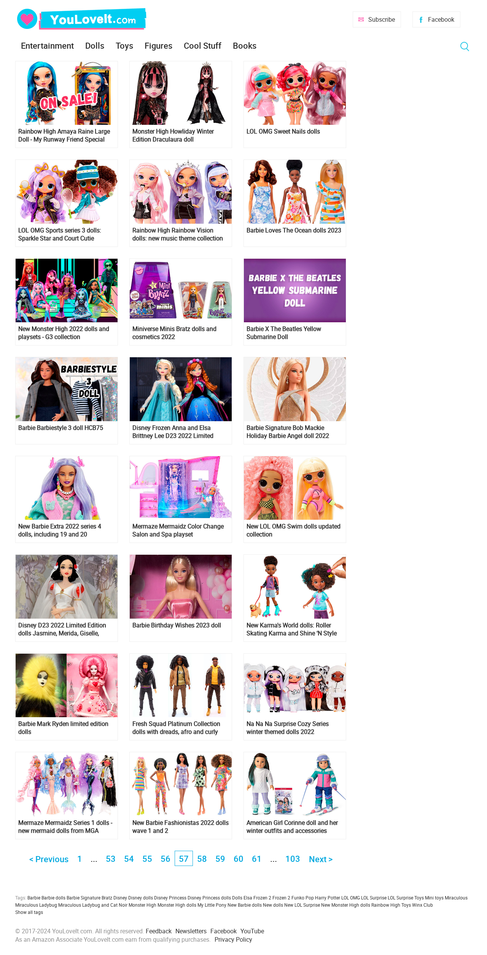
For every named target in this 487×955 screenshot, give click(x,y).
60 (239, 858)
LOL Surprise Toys (406, 898)
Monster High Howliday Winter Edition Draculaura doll (173, 135)
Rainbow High (385, 905)
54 (129, 858)
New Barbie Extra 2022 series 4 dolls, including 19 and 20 (59, 530)
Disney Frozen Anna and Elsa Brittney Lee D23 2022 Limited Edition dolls (172, 432)
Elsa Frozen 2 (257, 898)
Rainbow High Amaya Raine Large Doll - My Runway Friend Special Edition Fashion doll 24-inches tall (64, 135)
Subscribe (381, 19)
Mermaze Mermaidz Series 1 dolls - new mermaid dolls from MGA (65, 827)
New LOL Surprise (302, 905)
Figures (158, 45)
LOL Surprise (374, 898)
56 (165, 858)
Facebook (441, 19)
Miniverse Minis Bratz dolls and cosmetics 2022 (174, 333)
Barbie (33, 898)
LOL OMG (350, 898)
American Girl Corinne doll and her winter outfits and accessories (292, 827)
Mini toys (434, 898)
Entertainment (47, 45)
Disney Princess (170, 898)
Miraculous (456, 898)
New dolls (273, 905)
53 (111, 858)
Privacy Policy (233, 939)
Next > (321, 858)
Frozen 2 (281, 898)
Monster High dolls (177, 905)
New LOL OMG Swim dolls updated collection (294, 530)
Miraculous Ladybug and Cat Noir (92, 905)
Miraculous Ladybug (36, 905)
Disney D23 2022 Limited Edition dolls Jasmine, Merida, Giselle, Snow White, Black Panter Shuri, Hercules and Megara (62, 629)
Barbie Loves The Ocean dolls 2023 (294, 230)
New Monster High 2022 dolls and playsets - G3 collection (63, 333)
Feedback (159, 931)
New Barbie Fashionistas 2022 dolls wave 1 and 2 (180, 827)
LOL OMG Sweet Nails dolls (283, 131)
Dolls (94, 45)
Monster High (142, 905)
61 (257, 858)
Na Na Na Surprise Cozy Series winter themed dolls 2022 (288, 728)
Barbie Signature (83, 898)
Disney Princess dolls (209, 898)
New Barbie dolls (245, 905)
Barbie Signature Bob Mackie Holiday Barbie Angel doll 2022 (288, 432)
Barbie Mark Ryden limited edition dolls (63, 728)
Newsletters (191, 931)
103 (292, 858)
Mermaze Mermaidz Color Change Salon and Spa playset (178, 530)
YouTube (252, 931)
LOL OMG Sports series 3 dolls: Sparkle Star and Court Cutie (59, 234)
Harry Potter (327, 898)
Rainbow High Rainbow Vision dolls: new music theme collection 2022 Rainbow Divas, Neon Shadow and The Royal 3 (180, 234)
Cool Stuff (202, 45)
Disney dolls (140, 898)
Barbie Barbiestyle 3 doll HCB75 (60, 428)
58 (202, 858)
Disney (120, 898)
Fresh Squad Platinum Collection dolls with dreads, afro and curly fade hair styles (176, 728)
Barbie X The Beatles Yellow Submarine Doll (284, 333)
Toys (124, 45)
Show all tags (29, 912)
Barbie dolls (53, 898)
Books (244, 45)
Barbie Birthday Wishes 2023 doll (176, 625)
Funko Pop (302, 898)
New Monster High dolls (345, 905)
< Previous (48, 858)
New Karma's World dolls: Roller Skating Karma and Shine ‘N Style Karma (292, 629)
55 (147, 858)
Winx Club (422, 905)
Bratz (107, 898)
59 (220, 858)
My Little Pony (211, 905)
